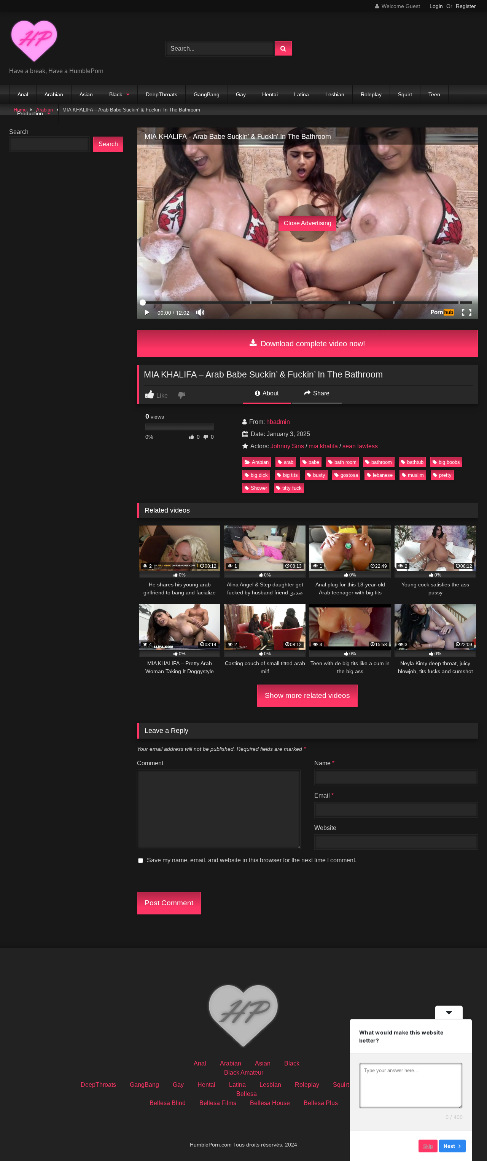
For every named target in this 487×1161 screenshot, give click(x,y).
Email (324, 795)
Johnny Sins (287, 446)
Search (19, 132)
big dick (259, 475)
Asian (86, 94)
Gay (241, 94)
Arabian (54, 94)
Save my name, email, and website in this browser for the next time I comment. (251, 860)
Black (115, 94)
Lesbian (334, 94)
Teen (434, 94)
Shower (259, 488)
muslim (416, 475)
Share (320, 393)
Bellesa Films (217, 1103)
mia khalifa (323, 446)
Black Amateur (243, 1072)
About (270, 393)
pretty (445, 475)
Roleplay (371, 94)
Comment (150, 763)
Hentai (270, 94)
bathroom (381, 462)
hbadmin (278, 422)
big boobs (449, 462)
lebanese (383, 475)
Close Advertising (307, 223)
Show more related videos (307, 695)
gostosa (349, 475)
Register (466, 6)
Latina (301, 94)
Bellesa (246, 1094)
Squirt (405, 94)
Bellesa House (270, 1103)
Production (30, 113)
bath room (345, 462)
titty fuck (292, 488)
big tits (290, 475)
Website (325, 828)
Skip (428, 1145)
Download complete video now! (311, 343)
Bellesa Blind (168, 1103)
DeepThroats (161, 94)
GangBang (207, 94)
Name (324, 763)
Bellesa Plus (321, 1103)
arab (288, 462)
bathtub (415, 462)
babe (314, 462)
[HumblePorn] (34, 42)
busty (319, 475)
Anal (23, 94)
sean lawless (360, 446)
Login (436, 6)
